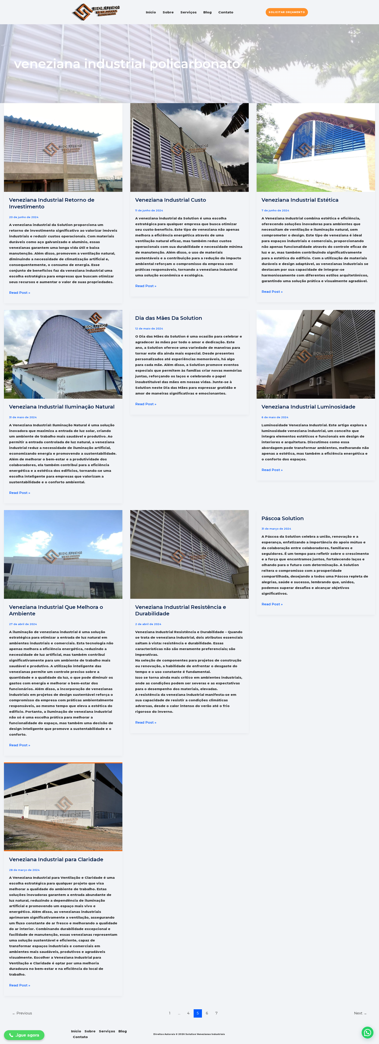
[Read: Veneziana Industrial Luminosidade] (316, 354)
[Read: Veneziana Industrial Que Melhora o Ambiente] (63, 554)
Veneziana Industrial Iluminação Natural (61, 407)
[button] (287, 12)
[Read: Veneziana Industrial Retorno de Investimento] (63, 147)
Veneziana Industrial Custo (170, 200)
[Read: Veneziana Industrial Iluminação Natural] (63, 354)
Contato (225, 12)
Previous (22, 1013)
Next (360, 1013)
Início (151, 12)
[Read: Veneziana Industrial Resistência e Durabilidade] (189, 554)
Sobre (168, 12)
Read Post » (19, 293)
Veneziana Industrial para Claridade (56, 859)
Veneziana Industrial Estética (300, 200)
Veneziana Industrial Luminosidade (308, 407)
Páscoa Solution (283, 518)
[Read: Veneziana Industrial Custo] (189, 147)
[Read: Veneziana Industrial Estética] (316, 147)
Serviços (188, 12)
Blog (207, 12)
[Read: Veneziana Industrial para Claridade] (63, 807)
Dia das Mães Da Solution (168, 318)
